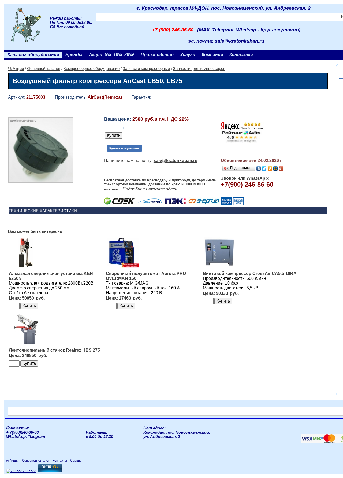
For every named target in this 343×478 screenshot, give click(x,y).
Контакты (241, 54)
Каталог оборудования (33, 54)
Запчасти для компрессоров (199, 69)
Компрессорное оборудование (92, 69)
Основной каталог (43, 69)
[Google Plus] (281, 168)
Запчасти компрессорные (146, 69)
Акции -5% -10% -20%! (111, 54)
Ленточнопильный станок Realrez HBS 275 (54, 350)
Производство (157, 54)
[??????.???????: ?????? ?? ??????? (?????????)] (21, 471)
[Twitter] (264, 168)
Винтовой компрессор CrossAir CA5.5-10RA (250, 273)
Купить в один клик (124, 148)
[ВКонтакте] (259, 168)
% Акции (16, 69)
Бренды (74, 54)
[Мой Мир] (275, 168)
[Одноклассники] (270, 168)
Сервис (75, 460)
